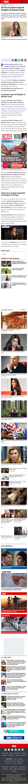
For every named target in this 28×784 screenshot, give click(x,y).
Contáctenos (22, 767)
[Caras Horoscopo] (14, 739)
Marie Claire (18, 753)
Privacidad (5, 769)
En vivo (24, 1)
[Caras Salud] (14, 733)
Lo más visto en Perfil (9, 693)
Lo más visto (6, 657)
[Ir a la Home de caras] (6, 2)
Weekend (4, 755)
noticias (14, 550)
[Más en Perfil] (9, 546)
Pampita (3, 254)
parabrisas (14, 616)
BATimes (23, 755)
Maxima (20, 763)
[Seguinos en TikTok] (16, 750)
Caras (15, 759)
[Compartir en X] (16, 60)
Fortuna (24, 753)
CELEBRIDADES (4, 5)
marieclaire (14, 572)
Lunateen (17, 755)
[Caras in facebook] (9, 750)
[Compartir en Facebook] (13, 60)
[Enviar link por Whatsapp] (19, 60)
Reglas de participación (20, 769)
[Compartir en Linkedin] (22, 60)
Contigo (20, 759)
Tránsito (14, 771)
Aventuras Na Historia (10, 761)
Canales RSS (5, 767)
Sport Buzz (8, 763)
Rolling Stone (20, 761)
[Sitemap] (22, 750)
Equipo (11, 769)
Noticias (11, 753)
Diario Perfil (5, 753)
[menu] (2, 2)
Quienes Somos (14, 767)
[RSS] (19, 750)
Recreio (15, 763)
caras (14, 594)
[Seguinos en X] (12, 750)
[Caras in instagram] (5, 750)
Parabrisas (11, 755)
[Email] (25, 60)
